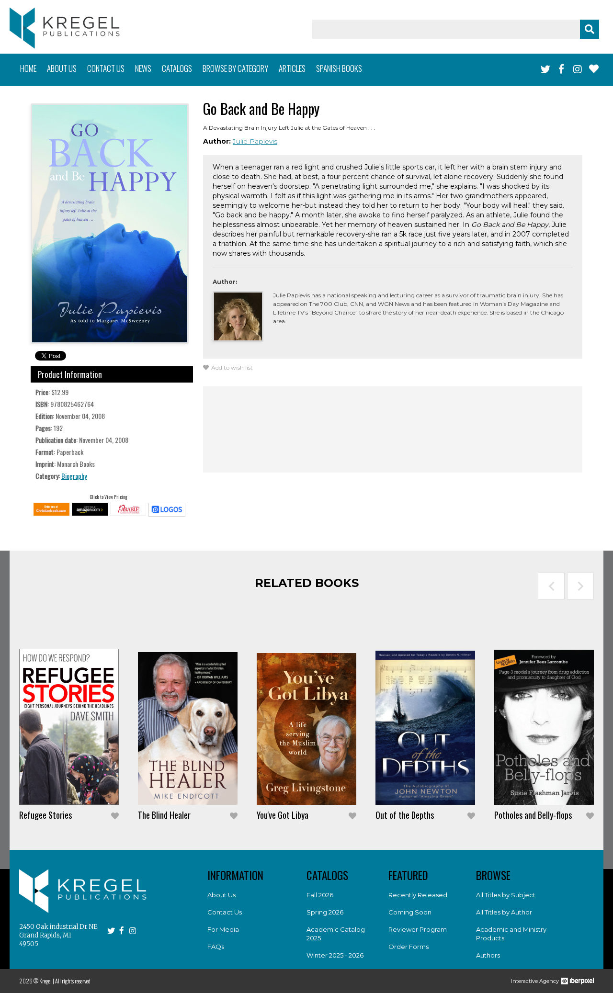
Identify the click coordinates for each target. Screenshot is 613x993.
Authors (488, 955)
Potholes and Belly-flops (533, 815)
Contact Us (224, 912)
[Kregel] (65, 28)
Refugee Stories (45, 815)
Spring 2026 (324, 912)
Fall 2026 (319, 895)
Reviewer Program (417, 929)
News (143, 68)
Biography (74, 476)
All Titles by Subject (505, 895)
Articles (292, 68)
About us (62, 68)
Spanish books (339, 68)
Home (28, 68)
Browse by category (235, 68)
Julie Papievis (255, 141)
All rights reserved (73, 981)
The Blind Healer (164, 815)
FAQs (215, 946)
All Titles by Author (504, 912)
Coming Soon (409, 912)
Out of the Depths (404, 815)
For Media (223, 929)
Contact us (106, 68)
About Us (221, 895)
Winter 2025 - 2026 (334, 955)
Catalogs (177, 68)
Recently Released (417, 895)
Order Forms (408, 946)
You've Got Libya (282, 815)
